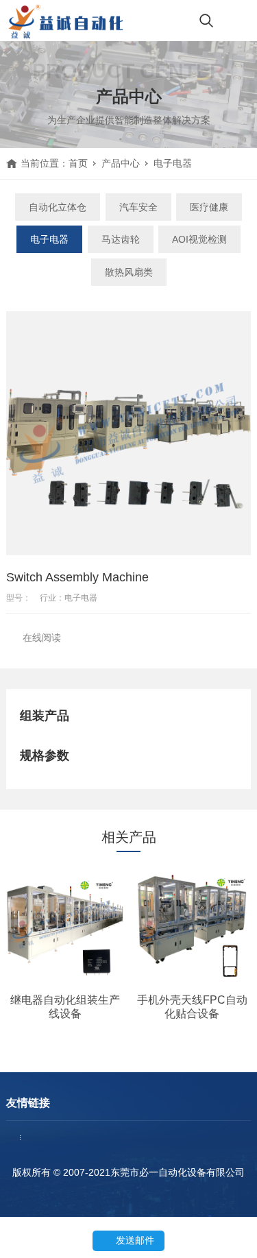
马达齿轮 (120, 239)
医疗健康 (209, 207)
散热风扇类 (129, 272)
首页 (78, 163)
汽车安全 (138, 207)
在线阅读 (42, 637)
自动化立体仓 (57, 207)
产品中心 (120, 163)
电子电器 (173, 163)
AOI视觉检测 (199, 239)
